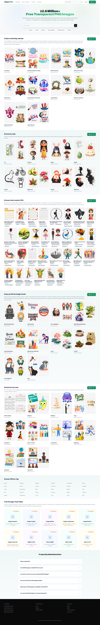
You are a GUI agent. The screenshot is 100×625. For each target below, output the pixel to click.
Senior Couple (20, 265)
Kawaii (75, 162)
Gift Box (69, 486)
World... (52, 224)
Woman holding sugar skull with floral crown (90, 223)
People (85, 263)
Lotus (52, 351)
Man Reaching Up (54, 265)
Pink (5, 492)
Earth (5, 486)
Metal (52, 489)
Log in (86, 2)
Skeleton (43, 30)
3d (4, 162)
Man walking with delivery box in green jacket (77, 262)
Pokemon (22, 492)
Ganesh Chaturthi (8, 125)
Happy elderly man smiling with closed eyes (60, 281)
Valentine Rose (8, 244)
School (37, 492)
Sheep (68, 492)
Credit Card (69, 483)
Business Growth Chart (33, 351)
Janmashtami (54, 97)
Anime (52, 162)
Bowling (21, 483)
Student (69, 30)
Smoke (5, 495)
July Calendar (32, 265)
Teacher (33, 2)
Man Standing (41, 265)
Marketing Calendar (8, 612)
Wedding (53, 415)
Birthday (29, 415)
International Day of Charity (33, 70)
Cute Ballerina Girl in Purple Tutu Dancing (45, 243)
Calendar (7, 226)
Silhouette (76, 189)
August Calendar (32, 226)
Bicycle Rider (21, 246)
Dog (28, 378)
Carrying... (76, 263)
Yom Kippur (7, 70)
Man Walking (58, 224)
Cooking (53, 483)
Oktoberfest (7, 97)
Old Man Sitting (50, 283)
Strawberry (22, 495)
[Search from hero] (75, 25)
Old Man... (37, 283)
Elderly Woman (8, 265)
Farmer (21, 486)
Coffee (36, 30)
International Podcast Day (33, 97)
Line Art (6, 189)
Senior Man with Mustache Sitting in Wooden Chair (51, 281)
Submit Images (39, 610)
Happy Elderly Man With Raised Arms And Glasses (39, 281)
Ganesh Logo (77, 224)
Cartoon (29, 162)
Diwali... (17, 224)
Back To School (31, 442)
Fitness (37, 486)
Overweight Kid (7, 378)
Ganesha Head (77, 226)
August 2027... (8, 224)
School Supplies (51, 30)
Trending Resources (8, 606)
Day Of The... (55, 246)
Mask (36, 489)
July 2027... (31, 263)
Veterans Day (30, 324)
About (68, 606)
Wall (83, 495)
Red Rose (7, 246)
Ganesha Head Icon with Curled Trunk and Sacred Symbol (79, 223)
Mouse (68, 489)
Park (83, 489)
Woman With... (90, 246)
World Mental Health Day (79, 324)
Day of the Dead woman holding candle (67, 223)
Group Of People (87, 265)
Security (53, 492)
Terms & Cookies (71, 610)
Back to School (25, 2)
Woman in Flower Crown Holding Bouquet (91, 243)
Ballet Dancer (66, 244)
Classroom (30, 470)
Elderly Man (18, 284)
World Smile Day (54, 70)
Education (6, 470)
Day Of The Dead (68, 226)
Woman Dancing (35, 246)
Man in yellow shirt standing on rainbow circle (42, 262)
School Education (8, 351)
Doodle (52, 189)
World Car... (21, 244)
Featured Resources (9, 610)
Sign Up (37, 608)
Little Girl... (44, 244)
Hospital (84, 486)
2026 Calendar (7, 415)
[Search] (81, 2)
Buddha (37, 483)
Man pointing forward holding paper (66, 262)
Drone (83, 483)
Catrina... (66, 224)
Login (37, 606)
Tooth (36, 495)
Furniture (53, 486)
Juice (5, 489)
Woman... (89, 226)
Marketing (76, 442)
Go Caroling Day (54, 324)
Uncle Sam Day (30, 125)
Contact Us (69, 612)
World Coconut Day (78, 97)
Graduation (7, 442)
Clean (8, 2)
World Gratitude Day (9, 324)
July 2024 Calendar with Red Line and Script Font (32, 262)
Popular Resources (8, 608)
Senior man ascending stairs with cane (29, 281)
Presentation (54, 442)
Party (75, 415)
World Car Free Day (78, 70)
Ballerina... (65, 246)
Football (39, 2)
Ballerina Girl (44, 246)
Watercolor (30, 189)
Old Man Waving (19, 283)
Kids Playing (22, 489)
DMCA (68, 608)
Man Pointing (66, 265)
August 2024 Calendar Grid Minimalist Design (43, 223)
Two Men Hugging (8, 284)
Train (52, 495)
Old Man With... (28, 283)
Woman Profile (78, 246)
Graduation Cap (61, 30)
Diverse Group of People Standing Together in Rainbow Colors (89, 262)
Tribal (68, 495)
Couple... (23, 224)
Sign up (92, 2)
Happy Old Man (60, 283)
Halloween (17, 2)
